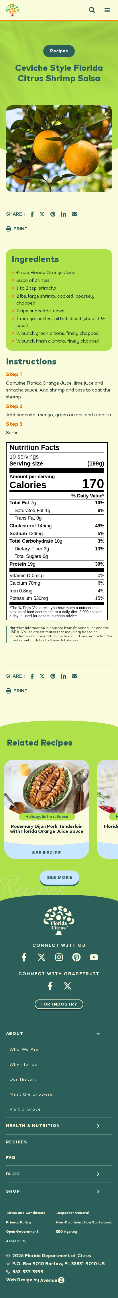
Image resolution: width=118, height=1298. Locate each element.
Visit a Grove (25, 1109)
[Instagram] (59, 957)
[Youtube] (93, 957)
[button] (92, 10)
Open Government (22, 1232)
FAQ (11, 1158)
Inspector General (72, 1213)
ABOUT (14, 1034)
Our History (23, 1079)
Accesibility (16, 1241)
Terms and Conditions (25, 1213)
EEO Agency (66, 1232)
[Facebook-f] (24, 957)
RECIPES (16, 1142)
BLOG (13, 1174)
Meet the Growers (31, 1094)
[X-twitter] (41, 957)
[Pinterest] (76, 957)
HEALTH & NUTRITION (33, 1126)
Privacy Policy (18, 1222)
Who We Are (24, 1050)
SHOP (13, 1191)
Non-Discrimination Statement (84, 1222)
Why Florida (23, 1065)
